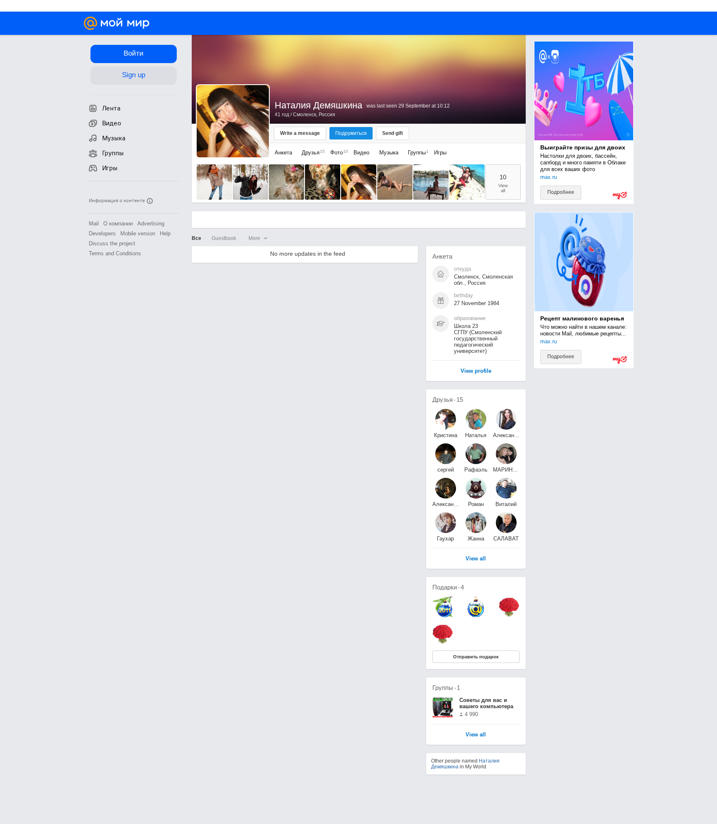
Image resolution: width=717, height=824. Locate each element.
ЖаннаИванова (475, 538)
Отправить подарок (476, 656)
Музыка (388, 152)
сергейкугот (445, 470)
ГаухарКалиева (445, 538)
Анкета (283, 152)
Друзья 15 (447, 399)
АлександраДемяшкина (506, 435)
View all (476, 735)
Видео (362, 152)
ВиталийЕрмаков (506, 504)
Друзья (311, 152)
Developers (102, 233)
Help (165, 233)
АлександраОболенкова (445, 504)
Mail (94, 223)
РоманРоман (476, 504)
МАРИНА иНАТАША (506, 470)
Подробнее (560, 192)
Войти (134, 53)
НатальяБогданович (476, 435)
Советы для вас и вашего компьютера (486, 703)
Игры (440, 152)
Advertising (150, 223)
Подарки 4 (448, 587)
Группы (416, 152)
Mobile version (137, 233)
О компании (118, 223)
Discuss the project (112, 243)
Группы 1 (446, 687)
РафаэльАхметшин (476, 470)
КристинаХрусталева (445, 435)
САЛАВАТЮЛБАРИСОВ (506, 538)
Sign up (133, 75)
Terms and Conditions (115, 253)
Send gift (392, 133)
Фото (337, 152)
